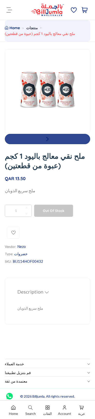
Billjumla (38, 396)
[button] (47, 139)
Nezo (21, 246)
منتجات (32, 28)
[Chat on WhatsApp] (9, 394)
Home (15, 28)
